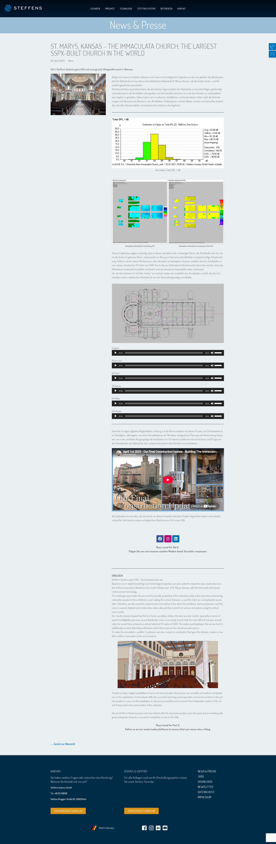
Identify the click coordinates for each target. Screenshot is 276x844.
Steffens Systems (146, 8)
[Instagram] (167, 538)
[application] (168, 353)
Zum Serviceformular (141, 811)
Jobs (201, 776)
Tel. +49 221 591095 (59, 793)
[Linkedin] (175, 538)
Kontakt (181, 8)
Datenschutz (206, 792)
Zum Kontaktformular (68, 811)
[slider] (218, 352)
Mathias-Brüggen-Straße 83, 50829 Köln (68, 799)
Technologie (126, 8)
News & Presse (207, 771)
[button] (115, 145)
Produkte (110, 8)
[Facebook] (160, 538)
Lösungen (95, 8)
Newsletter (205, 787)
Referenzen (166, 8)
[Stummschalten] (212, 352)
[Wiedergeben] (115, 352)
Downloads (205, 781)
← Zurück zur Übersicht (63, 743)
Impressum (204, 797)
